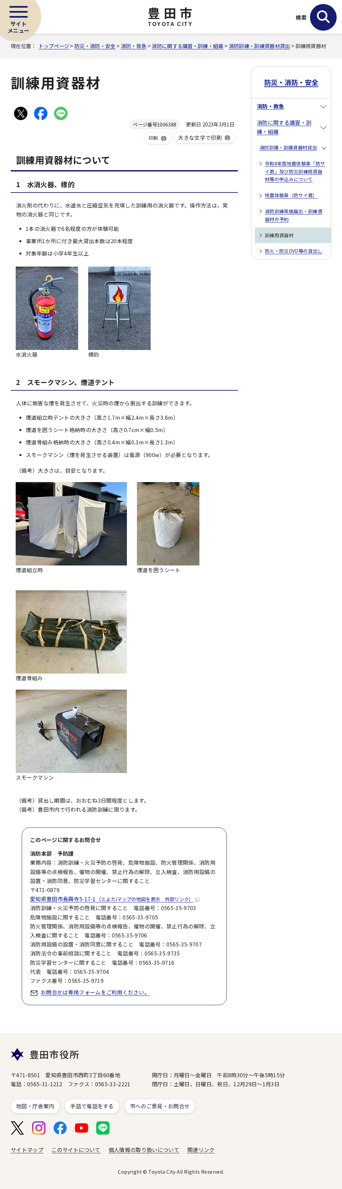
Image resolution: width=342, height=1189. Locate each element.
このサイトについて (76, 1150)
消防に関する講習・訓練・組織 (187, 45)
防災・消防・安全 (95, 45)
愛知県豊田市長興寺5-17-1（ (112, 899)
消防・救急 (134, 45)
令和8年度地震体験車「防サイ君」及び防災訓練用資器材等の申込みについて (295, 171)
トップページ (53, 45)
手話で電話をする (92, 1106)
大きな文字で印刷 (200, 137)
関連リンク (201, 1150)
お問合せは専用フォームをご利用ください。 (95, 992)
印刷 (153, 137)
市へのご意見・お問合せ (160, 1106)
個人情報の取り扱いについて (144, 1150)
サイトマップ (27, 1150)
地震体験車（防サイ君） (291, 195)
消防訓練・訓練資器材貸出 (259, 45)
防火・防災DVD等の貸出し (293, 251)
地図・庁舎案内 (35, 1106)
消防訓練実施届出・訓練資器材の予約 (293, 215)
